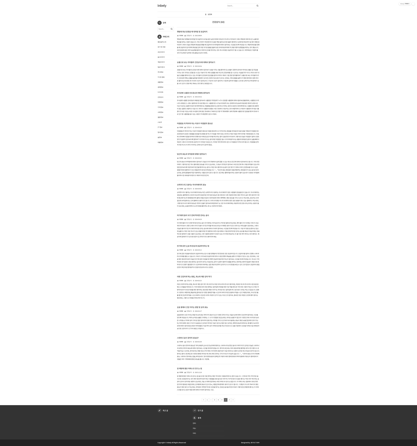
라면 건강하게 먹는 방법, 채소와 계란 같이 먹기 (194, 277)
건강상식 (189, 35)
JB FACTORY (255, 443)
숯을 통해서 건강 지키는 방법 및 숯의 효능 (192, 307)
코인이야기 (161, 52)
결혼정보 (160, 117)
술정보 (160, 137)
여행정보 (160, 102)
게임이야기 (161, 62)
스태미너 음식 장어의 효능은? (188, 338)
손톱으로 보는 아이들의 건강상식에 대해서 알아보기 (196, 62)
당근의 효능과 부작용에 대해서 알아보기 (191, 154)
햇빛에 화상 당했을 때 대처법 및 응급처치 (192, 32)
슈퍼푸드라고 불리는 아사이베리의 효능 (191, 185)
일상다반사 (161, 67)
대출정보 (160, 142)
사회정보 (160, 112)
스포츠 (160, 122)
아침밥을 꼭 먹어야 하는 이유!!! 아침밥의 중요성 (195, 124)
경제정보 (160, 87)
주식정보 (160, 72)
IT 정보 (160, 127)
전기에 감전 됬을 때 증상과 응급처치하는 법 (193, 246)
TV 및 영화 (161, 77)
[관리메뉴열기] (413, 3)
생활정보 (160, 82)
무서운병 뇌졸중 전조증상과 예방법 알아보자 (193, 93)
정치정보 (160, 132)
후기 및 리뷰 (161, 47)
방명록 (210, 14)
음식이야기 (161, 57)
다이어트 (160, 92)
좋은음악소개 (162, 42)
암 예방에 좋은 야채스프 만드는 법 (189, 369)
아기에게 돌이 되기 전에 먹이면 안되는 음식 (193, 215)
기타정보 (160, 107)
